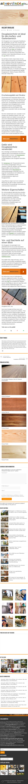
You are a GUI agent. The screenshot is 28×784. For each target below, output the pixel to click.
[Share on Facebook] (5, 330)
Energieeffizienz (11, 725)
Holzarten (10, 30)
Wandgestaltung (10, 743)
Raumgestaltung (12, 735)
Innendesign (14, 731)
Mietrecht (17, 733)
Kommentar (4, 472)
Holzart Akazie (5, 428)
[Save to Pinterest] (17, 330)
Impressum (13, 780)
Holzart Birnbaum (6, 396)
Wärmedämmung (19, 745)
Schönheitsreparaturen (5, 740)
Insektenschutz (20, 731)
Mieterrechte (11, 733)
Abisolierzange (3, 721)
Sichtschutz (7, 163)
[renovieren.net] (14, 3)
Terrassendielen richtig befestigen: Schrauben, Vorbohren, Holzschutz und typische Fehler (17, 536)
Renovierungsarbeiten (20, 735)
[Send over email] (23, 330)
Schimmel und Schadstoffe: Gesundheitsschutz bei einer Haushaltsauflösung (15, 561)
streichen (7, 742)
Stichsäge (2, 742)
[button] (2, 781)
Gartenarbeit (9, 728)
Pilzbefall (11, 233)
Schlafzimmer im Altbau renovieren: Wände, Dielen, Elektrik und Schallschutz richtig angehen (18, 518)
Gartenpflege (16, 728)
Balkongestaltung (13, 721)
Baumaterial (16, 169)
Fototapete (2, 728)
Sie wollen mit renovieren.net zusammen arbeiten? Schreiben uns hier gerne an (12, 504)
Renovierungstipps (4, 736)
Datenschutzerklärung (12, 782)
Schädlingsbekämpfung (11, 738)
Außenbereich (21, 155)
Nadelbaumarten (6, 256)
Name (3, 490)
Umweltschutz (2, 743)
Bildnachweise (20, 780)
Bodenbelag (3, 723)
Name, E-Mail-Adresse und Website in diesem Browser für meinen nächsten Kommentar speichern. (13, 496)
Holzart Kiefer (5, 444)
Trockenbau (20, 742)
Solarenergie (21, 740)
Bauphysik (20, 721)
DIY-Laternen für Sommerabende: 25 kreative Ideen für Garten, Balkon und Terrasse (17, 579)
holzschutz (7, 731)
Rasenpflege (4, 735)
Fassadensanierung (20, 726)
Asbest (7, 721)
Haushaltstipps (4, 729)
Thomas (4, 30)
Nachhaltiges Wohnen (9, 734)
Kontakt (19, 782)
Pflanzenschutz (18, 734)
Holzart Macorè (5, 412)
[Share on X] (11, 330)
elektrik (8, 723)
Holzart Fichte (5, 459)
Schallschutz (12, 736)
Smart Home (14, 740)
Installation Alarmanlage (19, 359)
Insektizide (3, 733)
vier (4, 55)
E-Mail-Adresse (5, 485)
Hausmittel (12, 729)
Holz (13, 49)
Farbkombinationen (10, 726)
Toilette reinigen (12, 742)
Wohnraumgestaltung (7, 745)
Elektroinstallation (15, 723)
